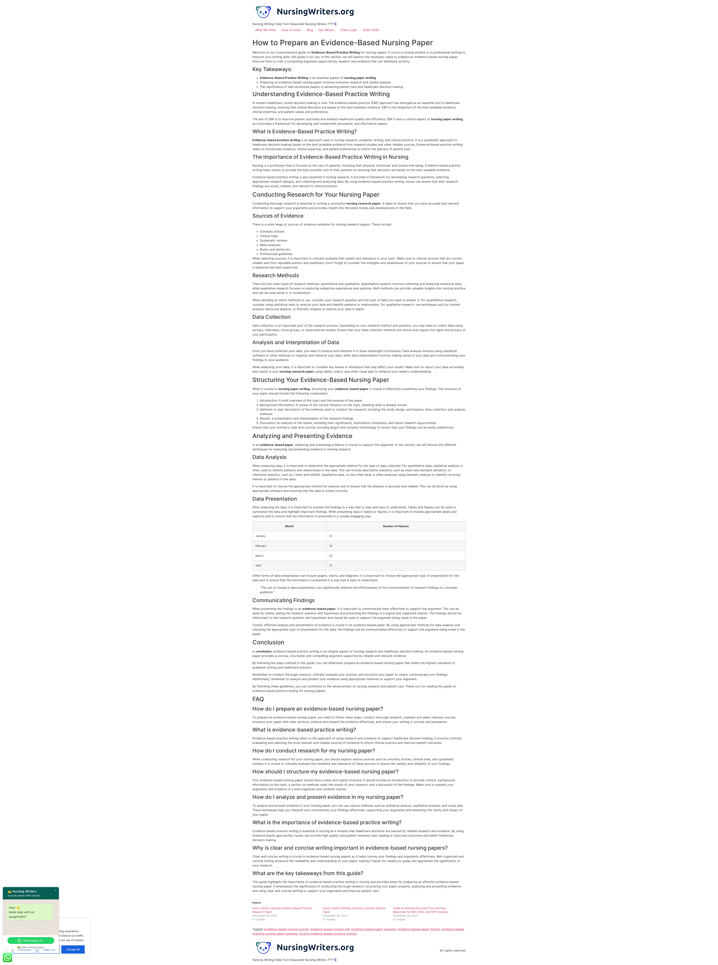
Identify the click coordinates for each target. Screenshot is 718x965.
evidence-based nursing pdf (329, 929)
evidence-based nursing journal (286, 929)
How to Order (291, 30)
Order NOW (371, 30)
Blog (310, 30)
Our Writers (327, 30)
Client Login (348, 30)
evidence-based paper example (373, 929)
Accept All (73, 949)
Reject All (49, 949)
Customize (24, 949)
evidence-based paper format (419, 929)
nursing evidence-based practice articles (328, 933)
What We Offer (265, 30)
